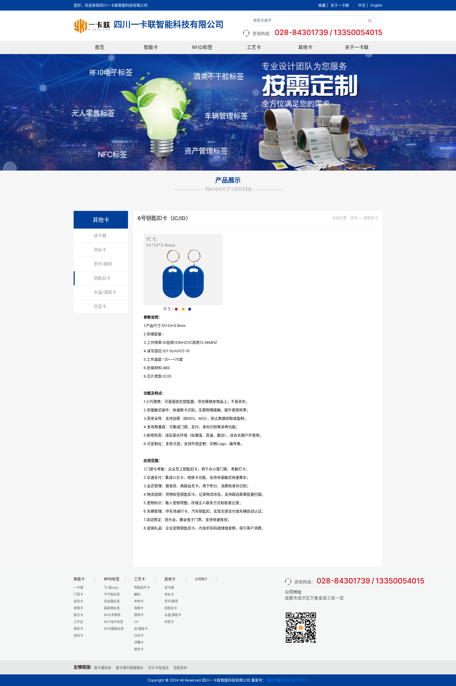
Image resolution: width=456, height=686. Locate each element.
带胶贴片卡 (142, 588)
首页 (99, 47)
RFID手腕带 (112, 615)
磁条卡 (78, 629)
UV (136, 622)
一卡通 (78, 588)
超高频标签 (112, 608)
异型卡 (100, 306)
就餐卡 (78, 608)
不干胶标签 (112, 594)
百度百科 (180, 667)
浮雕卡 (139, 642)
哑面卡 (139, 608)
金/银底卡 (141, 629)
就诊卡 (78, 615)
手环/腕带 (103, 264)
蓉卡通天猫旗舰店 (129, 667)
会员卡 (78, 601)
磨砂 (137, 594)
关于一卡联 (340, 5)
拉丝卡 (139, 635)
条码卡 (78, 635)
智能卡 (151, 47)
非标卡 (100, 249)
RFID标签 (202, 47)
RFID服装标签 (114, 629)
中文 (361, 5)
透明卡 (139, 615)
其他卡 (305, 47)
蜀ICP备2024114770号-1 (287, 680)
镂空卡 (139, 649)
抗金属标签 (112, 601)
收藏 (322, 5)
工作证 (78, 622)
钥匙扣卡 (102, 278)
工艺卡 (254, 47)
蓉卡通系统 (102, 667)
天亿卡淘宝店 (158, 667)
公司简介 (201, 579)
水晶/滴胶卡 (105, 292)
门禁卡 (78, 594)
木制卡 (139, 601)
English (376, 5)
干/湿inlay (111, 588)
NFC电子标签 (113, 622)
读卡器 (100, 235)
